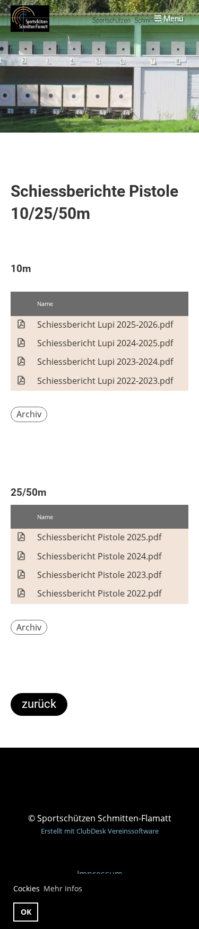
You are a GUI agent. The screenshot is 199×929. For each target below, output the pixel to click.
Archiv (28, 414)
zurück (39, 704)
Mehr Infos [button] (63, 888)
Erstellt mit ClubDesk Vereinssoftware (100, 831)
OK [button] (26, 912)
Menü (172, 18)
